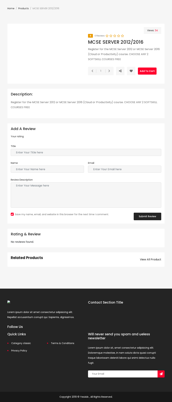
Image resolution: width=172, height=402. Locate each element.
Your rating (17, 136)
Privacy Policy (19, 350)
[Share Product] (120, 71)
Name (14, 163)
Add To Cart (147, 71)
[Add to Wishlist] (131, 71)
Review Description (22, 179)
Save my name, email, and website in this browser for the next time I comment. (62, 214)
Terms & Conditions (62, 343)
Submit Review (147, 216)
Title (13, 146)
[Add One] (109, 71)
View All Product (150, 259)
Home (10, 8)
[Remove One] (92, 71)
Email (91, 163)
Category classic (21, 343)
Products (23, 8)
